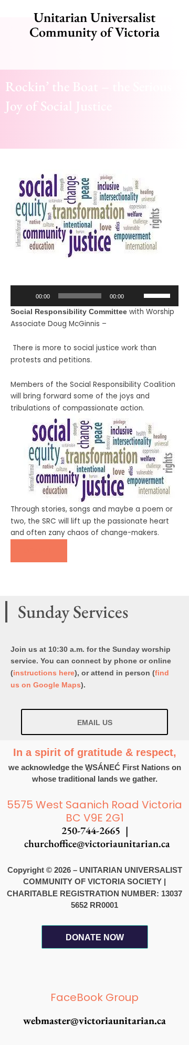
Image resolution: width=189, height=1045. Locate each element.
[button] (94, 54)
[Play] (24, 296)
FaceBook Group (94, 997)
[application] (94, 295)
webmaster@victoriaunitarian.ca (94, 1020)
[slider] (158, 294)
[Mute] (135, 296)
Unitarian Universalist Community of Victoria (94, 24)
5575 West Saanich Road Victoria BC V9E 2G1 (94, 811)
